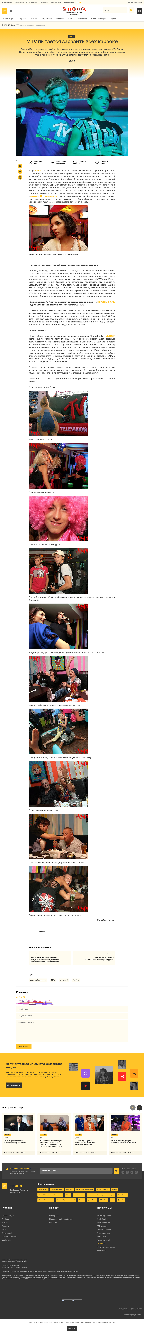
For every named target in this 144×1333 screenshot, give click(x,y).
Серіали (22, 18)
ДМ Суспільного (31, 2)
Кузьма (81, 1200)
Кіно (70, 18)
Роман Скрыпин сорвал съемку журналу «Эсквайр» (15, 1142)
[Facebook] (20, 166)
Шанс (68, 1195)
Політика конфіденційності (61, 1219)
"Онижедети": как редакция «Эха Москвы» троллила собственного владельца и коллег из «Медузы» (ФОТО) (51, 1143)
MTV (38, 170)
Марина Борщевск (38, 980)
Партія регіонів (79, 1195)
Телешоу (60, 18)
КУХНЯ (7, 25)
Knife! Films (103, 1200)
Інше (13, 25)
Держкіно (121, 1200)
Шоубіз (34, 18)
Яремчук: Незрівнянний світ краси (50, 1195)
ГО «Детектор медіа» (135, 2)
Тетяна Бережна (56, 1189)
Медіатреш (47, 18)
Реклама (53, 1222)
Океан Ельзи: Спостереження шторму (101, 1195)
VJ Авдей (64, 980)
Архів (113, 18)
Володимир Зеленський (84, 1189)
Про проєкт (54, 1215)
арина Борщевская (43, 196)
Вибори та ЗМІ (103, 1240)
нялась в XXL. (106, 302)
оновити (21, 997)
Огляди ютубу (8, 18)
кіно (112, 1200)
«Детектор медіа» (13, 1265)
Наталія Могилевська (46, 1200)
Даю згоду (72, 1328)
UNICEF (110, 336)
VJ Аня (76, 980)
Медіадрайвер (69, 2)
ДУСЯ (72, 61)
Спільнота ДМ (15, 1085)
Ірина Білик (92, 1200)
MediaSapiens (19, 2)
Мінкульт (69, 1189)
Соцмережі (82, 18)
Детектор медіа (7, 2)
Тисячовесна (43, 1189)
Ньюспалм (101, 1250)
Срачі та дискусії (98, 18)
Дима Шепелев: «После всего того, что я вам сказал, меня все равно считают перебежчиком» (44, 959)
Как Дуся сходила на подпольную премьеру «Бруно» (99, 958)
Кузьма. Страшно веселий (66, 1200)
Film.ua (114, 1189)
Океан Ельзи (122, 1195)
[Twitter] (20, 171)
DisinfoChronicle (56, 2)
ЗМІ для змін (44, 2)
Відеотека (101, 1236)
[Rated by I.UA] (67, 1300)
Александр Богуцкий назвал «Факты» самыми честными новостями (85, 1142)
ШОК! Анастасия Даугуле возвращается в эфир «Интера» (123, 1142)
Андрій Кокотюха (102, 1189)
